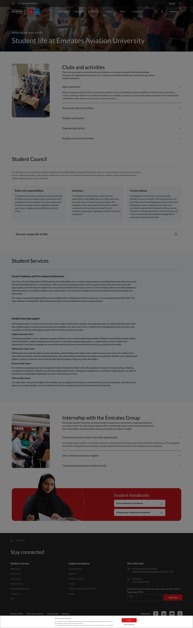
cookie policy (110, 625)
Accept (129, 620)
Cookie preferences (129, 624)
